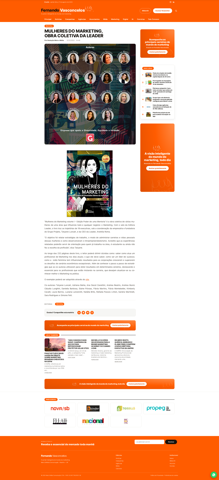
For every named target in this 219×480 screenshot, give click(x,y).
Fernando (63, 10)
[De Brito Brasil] (126, 421)
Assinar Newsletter (162, 11)
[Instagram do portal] (92, 312)
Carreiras (141, 19)
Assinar (171, 442)
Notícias (58, 19)
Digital (125, 19)
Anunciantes (94, 19)
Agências (82, 19)
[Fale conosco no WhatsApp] (214, 475)
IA (132, 19)
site (87, 279)
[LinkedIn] (174, 2)
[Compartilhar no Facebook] (87, 312)
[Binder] (93, 408)
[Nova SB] (60, 408)
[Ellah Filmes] (60, 421)
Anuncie (172, 463)
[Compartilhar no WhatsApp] (83, 312)
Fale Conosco (153, 19)
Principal (47, 19)
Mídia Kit (145, 11)
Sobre (172, 458)
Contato (172, 466)
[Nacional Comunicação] (93, 421)
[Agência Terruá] (126, 408)
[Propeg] (159, 408)
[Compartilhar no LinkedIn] (79, 312)
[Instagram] (170, 2)
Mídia (105, 19)
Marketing (115, 19)
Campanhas (70, 19)
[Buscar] (176, 11)
